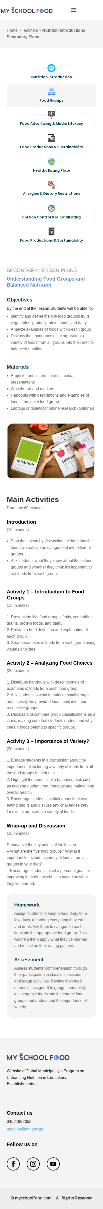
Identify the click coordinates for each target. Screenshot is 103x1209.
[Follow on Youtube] (53, 1163)
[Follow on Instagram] (33, 1163)
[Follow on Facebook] (13, 1163)
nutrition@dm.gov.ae (25, 1129)
